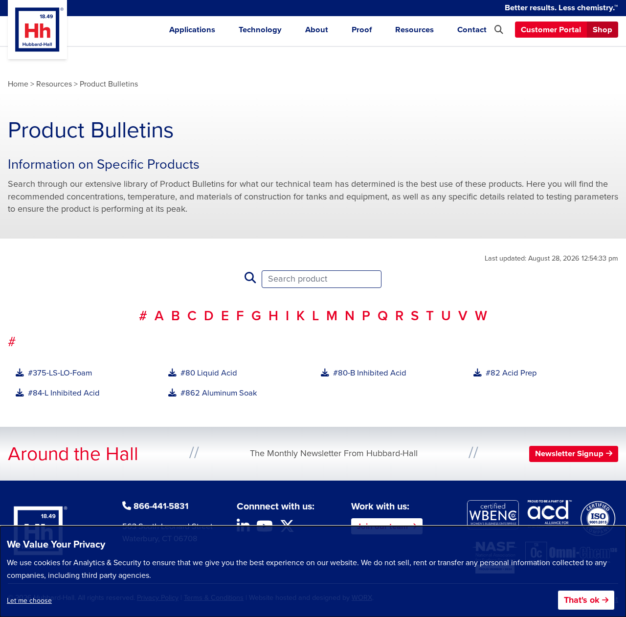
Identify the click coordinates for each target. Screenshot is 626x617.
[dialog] (313, 571)
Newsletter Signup (569, 453)
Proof (362, 30)
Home (18, 83)
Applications (192, 30)
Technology (260, 30)
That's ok (582, 600)
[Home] (37, 29)
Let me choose (29, 600)
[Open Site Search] (498, 30)
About (316, 30)
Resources (414, 30)
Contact (472, 30)
